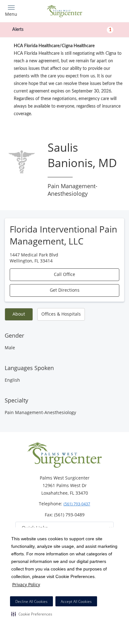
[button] (32, 614)
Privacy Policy (26, 584)
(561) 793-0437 (77, 504)
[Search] (110, 10)
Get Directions (65, 290)
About (19, 314)
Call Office (64, 274)
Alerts (61, 29)
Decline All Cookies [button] (31, 601)
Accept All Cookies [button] (76, 601)
